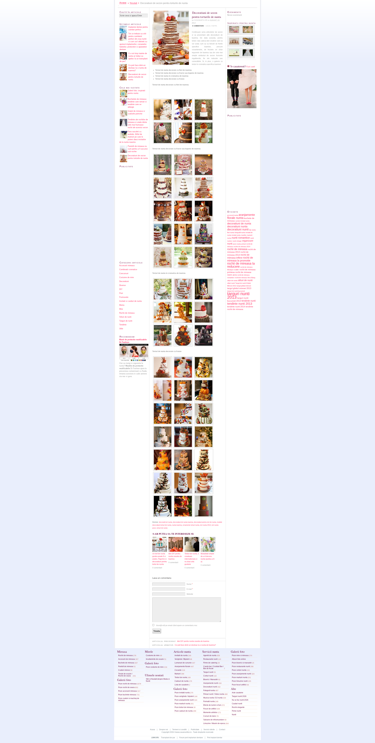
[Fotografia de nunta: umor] (234, 53)
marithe (243, 235)
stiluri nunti (231, 283)
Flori (121, 293)
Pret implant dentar (214, 738)
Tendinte (122, 325)
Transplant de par (168, 738)
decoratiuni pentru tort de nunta (205, 522)
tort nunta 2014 (205, 525)
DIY (120, 289)
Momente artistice (210, 712)
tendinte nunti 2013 (239, 303)
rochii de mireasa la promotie (240, 259)
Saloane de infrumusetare (213, 720)
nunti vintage (237, 241)
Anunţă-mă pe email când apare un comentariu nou (176, 625)
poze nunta (237, 244)
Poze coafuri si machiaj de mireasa (128, 699)
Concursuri (123, 273)
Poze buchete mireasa (127, 695)
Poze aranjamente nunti (184, 700)
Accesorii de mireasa (126, 659)
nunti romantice (241, 237)
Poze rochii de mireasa (127, 684)
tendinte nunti (249, 300)
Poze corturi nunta (239, 670)
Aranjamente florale (182, 666)
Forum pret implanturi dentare (191, 738)
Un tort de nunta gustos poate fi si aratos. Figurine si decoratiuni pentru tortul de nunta (159, 559)
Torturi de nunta (181, 677)
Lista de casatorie (182, 685)
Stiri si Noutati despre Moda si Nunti (158, 680)
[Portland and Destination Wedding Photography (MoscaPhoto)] (183, 110)
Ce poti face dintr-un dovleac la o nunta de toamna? (195, 645)
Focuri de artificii (209, 709)
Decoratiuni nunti (210, 687)
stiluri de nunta (232, 280)
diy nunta (252, 230)
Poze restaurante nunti (241, 666)
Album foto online (239, 659)
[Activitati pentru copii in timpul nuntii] (234, 30)
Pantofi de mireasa (125, 666)
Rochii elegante (238, 707)
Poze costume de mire (155, 667)
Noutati (133, 3)
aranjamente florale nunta (241, 216)
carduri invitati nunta (242, 221)
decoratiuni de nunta (239, 223)
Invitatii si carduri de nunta (130, 301)
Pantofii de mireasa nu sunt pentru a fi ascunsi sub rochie (138, 149)
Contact (222, 730)
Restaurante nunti (210, 659)
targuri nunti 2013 (238, 295)
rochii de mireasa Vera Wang (245, 277)
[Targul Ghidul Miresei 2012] (248, 41)
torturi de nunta (162, 528)
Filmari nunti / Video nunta (213, 694)
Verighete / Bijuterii (182, 659)
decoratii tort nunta (165, 522)
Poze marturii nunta (182, 704)
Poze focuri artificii (239, 685)
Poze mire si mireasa (240, 655)
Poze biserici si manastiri (242, 663)
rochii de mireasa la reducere (241, 265)
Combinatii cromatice (128, 269)
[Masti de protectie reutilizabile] (134, 360)
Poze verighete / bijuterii (184, 696)
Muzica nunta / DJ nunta (213, 698)
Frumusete (123, 297)
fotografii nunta (240, 232)
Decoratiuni (124, 281)
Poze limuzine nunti (240, 681)
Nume (190, 584)
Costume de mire (126, 277)
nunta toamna (177, 525)
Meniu (121, 305)
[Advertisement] (186, 93)
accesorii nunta (232, 215)
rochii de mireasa (237, 249)
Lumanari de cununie (183, 663)
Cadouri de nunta (182, 681)
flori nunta (230, 232)
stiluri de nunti (245, 280)
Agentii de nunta (209, 655)
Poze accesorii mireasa (127, 691)
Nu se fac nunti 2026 (240, 700)
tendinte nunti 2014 (236, 307)
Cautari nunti (237, 704)
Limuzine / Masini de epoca (214, 723)
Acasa (152, 730)
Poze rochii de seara (126, 687)
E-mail (190, 589)
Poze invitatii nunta (182, 693)
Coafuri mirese (124, 670)
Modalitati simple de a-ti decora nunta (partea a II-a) (208, 558)
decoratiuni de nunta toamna (183, 522)
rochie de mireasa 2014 (241, 246)
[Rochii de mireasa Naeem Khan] (248, 53)
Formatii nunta (209, 701)
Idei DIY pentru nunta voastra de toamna (175, 556)
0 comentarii (198, 26)
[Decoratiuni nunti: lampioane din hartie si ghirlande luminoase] (248, 30)
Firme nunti (236, 711)
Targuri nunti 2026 (239, 696)
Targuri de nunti (125, 321)
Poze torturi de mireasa (184, 707)
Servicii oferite (209, 730)
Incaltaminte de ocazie (155, 659)
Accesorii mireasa (126, 265)
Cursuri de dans (209, 716)
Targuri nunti (208, 672)
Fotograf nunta (209, 690)
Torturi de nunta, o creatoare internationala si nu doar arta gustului (192, 559)
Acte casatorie (237, 693)
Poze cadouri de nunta (184, 711)
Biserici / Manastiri (210, 679)
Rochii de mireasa (126, 313)
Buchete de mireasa (126, 663)
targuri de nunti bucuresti (236, 291)
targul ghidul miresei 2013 (239, 288)
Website (190, 594)
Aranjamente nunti (210, 683)
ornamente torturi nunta (191, 525)
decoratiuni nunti (238, 229)
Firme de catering (210, 663)
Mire (121, 309)
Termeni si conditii (179, 730)
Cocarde (178, 670)
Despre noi (163, 730)
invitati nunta (236, 235)
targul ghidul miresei (244, 286)
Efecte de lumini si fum (212, 705)
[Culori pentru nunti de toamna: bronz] (234, 41)
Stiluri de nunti (125, 317)
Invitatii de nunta (181, 655)
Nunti (234, 715)
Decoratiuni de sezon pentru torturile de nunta (137, 77)
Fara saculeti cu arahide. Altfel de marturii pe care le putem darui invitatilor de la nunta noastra (132, 136)
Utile (121, 329)
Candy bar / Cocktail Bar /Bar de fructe (213, 667)
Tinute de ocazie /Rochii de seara (125, 675)
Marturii (178, 674)
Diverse (122, 285)
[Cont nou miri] (241, 107)
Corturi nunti (208, 676)
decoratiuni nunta (237, 226)
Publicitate (195, 730)
